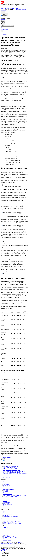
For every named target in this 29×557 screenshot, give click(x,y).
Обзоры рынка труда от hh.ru (10, 467)
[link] (3, 24)
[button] (2, 27)
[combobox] (6, 553)
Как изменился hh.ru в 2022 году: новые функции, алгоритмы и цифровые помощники (14, 472)
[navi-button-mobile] (2, 31)
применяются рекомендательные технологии (12, 543)
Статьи (4, 34)
